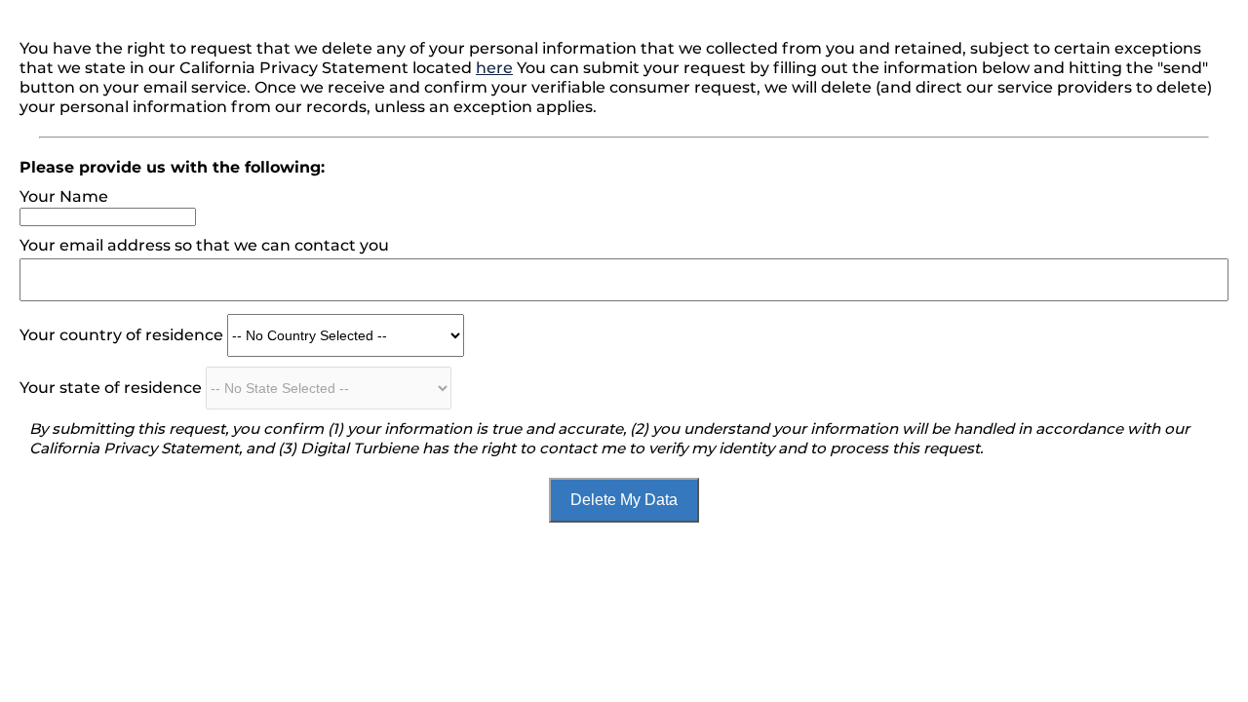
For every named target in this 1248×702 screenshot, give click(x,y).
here (494, 67)
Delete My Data (624, 499)
